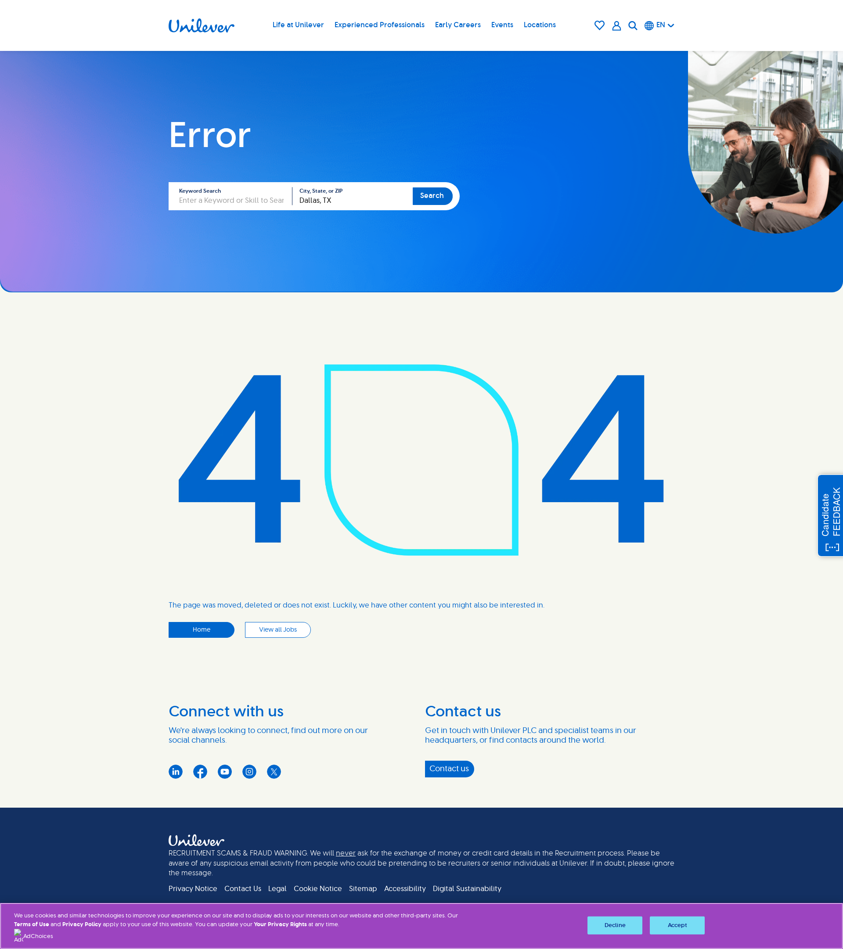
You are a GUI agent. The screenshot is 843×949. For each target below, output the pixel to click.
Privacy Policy (81, 924)
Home (201, 630)
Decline (615, 925)
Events (502, 25)
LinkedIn (176, 772)
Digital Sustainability (467, 888)
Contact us (449, 769)
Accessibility (405, 888)
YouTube (225, 772)
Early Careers (458, 25)
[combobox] (352, 196)
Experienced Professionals (380, 25)
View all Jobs (278, 630)
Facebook (200, 772)
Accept (678, 925)
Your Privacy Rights (280, 924)
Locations (540, 25)
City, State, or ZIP (320, 191)
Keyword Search (200, 191)
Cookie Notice (318, 888)
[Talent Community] (616, 25)
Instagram (249, 772)
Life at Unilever (298, 25)
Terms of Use (31, 924)
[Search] (633, 25)
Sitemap (363, 888)
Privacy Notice (193, 888)
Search (432, 195)
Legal (277, 888)
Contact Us (242, 888)
